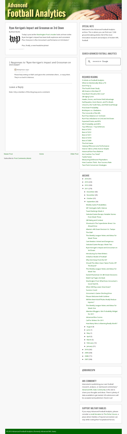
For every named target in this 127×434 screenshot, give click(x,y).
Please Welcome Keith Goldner (97, 296)
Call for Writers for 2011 (95, 320)
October (90, 198)
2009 (87, 353)
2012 (87, 185)
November (91, 195)
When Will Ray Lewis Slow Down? (98, 287)
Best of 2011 (86, 135)
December (91, 192)
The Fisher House (110, 414)
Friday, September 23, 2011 (21, 72)
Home (41, 154)
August (89, 327)
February (90, 343)
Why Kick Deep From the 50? (96, 260)
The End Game (87, 143)
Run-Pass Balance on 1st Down (93, 116)
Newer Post (8, 154)
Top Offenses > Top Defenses (93, 127)
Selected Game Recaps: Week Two (99, 244)
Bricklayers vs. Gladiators (91, 110)
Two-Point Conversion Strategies (94, 165)
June (88, 330)
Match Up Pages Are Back (95, 278)
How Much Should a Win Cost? (93, 94)
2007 (87, 359)
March (89, 340)
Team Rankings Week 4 (95, 211)
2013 (87, 182)
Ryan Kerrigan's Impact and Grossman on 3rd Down (36, 27)
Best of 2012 (86, 132)
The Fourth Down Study (91, 88)
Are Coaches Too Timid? (91, 154)
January (90, 346)
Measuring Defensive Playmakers (95, 159)
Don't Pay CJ (86, 86)
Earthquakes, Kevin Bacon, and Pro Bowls (97, 102)
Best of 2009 (86, 140)
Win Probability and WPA (91, 124)
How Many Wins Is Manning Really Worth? (101, 323)
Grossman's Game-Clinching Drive (99, 293)
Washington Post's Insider (46, 34)
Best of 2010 (86, 138)
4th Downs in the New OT (91, 91)
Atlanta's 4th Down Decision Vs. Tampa (100, 229)
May (88, 333)
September (91, 201)
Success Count (91, 290)
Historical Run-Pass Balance (92, 151)
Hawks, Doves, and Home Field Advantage (98, 99)
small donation (96, 414)
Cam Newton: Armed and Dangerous (99, 241)
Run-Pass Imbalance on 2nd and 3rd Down (98, 118)
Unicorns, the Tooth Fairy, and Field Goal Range (99, 105)
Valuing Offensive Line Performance (95, 146)
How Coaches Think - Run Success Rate (96, 162)
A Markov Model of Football (96, 257)
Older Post (74, 154)
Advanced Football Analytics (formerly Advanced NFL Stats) (34, 431)
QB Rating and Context (94, 220)
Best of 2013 (86, 129)
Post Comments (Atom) (22, 158)
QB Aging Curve (88, 96)
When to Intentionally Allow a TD (94, 83)
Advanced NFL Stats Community (94, 390)
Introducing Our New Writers (96, 253)
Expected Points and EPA (91, 121)
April (88, 336)
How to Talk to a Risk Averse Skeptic (95, 149)
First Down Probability (90, 107)
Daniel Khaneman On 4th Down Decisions (101, 275)
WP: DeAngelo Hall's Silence (96, 208)
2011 (87, 188)
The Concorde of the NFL (91, 113)
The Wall (89, 232)
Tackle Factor (87, 157)
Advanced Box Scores (94, 317)
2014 (87, 179)
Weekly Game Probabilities (96, 205)
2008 (87, 356)
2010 (87, 349)
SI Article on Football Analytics (93, 80)
